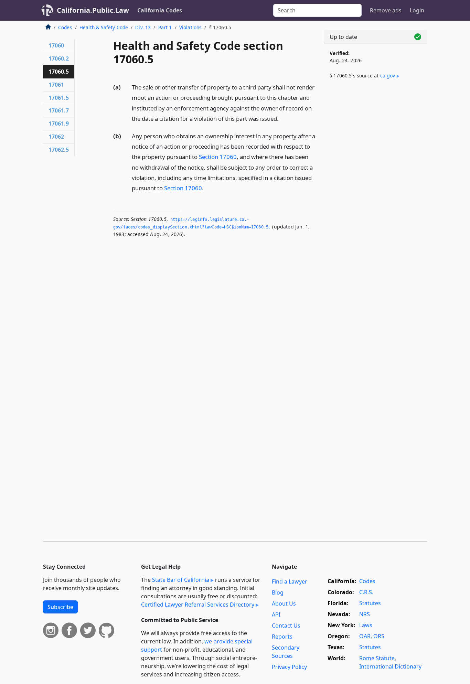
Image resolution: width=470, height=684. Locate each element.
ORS (378, 636)
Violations (190, 27)
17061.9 (59, 123)
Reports (282, 636)
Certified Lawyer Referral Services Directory (197, 604)
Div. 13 (143, 27)
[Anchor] (282, 118)
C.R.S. (366, 592)
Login (417, 10)
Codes (65, 27)
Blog (278, 592)
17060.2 (59, 58)
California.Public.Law (93, 10)
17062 (56, 136)
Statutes (370, 603)
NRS (364, 614)
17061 (56, 84)
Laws (365, 625)
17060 (56, 45)
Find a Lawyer (289, 581)
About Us (284, 603)
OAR (365, 636)
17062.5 (59, 149)
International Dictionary (390, 666)
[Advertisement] (375, 198)
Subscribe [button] (60, 607)
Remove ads (386, 10)
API (276, 614)
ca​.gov (387, 75)
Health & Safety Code (103, 27)
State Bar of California (180, 580)
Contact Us (286, 625)
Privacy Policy (289, 667)
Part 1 (165, 27)
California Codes (159, 10)
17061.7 (59, 110)
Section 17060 (218, 157)
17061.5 (59, 97)
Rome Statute (377, 658)
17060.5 (59, 71)
